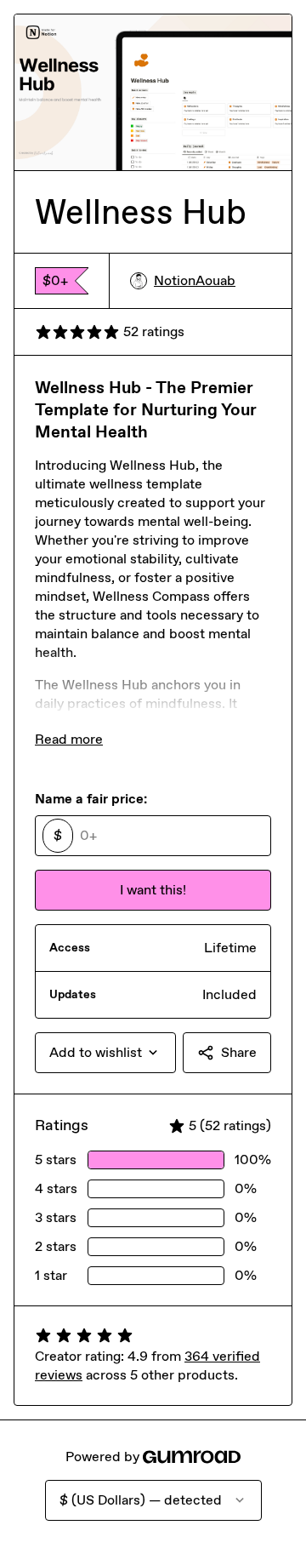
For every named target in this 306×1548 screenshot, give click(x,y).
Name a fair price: (91, 799)
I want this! (153, 890)
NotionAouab (194, 280)
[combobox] (105, 1052)
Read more (69, 739)
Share (239, 1052)
